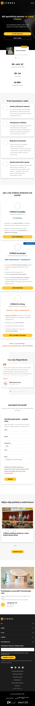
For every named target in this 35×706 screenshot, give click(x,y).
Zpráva (5, 456)
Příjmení (6, 436)
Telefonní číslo (7, 443)
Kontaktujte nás (5, 642)
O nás (2, 632)
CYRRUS (3, 637)
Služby (3, 628)
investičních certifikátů (10, 267)
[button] (17, 33)
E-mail (5, 450)
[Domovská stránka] (8, 3)
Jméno (5, 429)
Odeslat (10, 479)
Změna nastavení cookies (17, 682)
